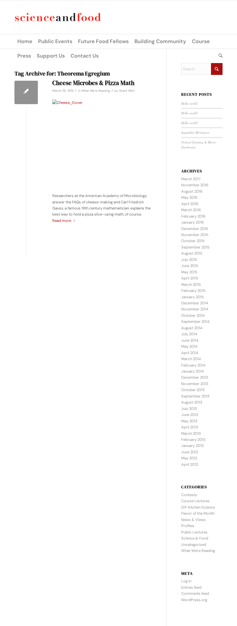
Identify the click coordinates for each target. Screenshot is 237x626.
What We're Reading (96, 91)
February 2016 (193, 216)
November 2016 (194, 185)
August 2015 (191, 253)
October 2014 (193, 315)
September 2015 (195, 247)
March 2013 (191, 433)
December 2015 (194, 228)
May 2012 (189, 458)
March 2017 (191, 178)
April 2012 (189, 464)
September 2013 (195, 396)
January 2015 (192, 296)
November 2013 (194, 383)
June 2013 (189, 414)
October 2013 (193, 389)
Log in (186, 581)
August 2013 (191, 402)
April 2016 (189, 203)
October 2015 (193, 240)
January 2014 (192, 371)
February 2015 (193, 290)
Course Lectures (195, 500)
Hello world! (189, 103)
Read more (61, 220)
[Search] (219, 56)
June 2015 (189, 265)
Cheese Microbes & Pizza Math (93, 83)
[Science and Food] (57, 17)
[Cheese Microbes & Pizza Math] (26, 92)
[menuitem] (24, 41)
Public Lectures (194, 532)
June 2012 (189, 452)
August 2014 (191, 327)
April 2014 (189, 352)
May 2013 (189, 421)
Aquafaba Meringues (195, 132)
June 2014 (189, 340)
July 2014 (189, 334)
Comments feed (195, 593)
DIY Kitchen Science (198, 507)
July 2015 (189, 259)
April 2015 (189, 278)
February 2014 (193, 365)
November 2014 (194, 309)
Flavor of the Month (197, 513)
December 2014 (194, 303)
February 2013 (193, 439)
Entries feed (191, 587)
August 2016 (191, 191)
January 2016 (192, 222)
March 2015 (191, 284)
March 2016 (191, 209)
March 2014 (191, 358)
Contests (189, 494)
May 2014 (189, 346)
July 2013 (189, 408)
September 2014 (195, 321)
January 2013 (192, 445)
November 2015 (194, 234)
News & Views (193, 519)
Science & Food (194, 538)
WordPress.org (194, 599)
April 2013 (189, 427)
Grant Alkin (127, 91)
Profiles (187, 525)
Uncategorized (193, 544)
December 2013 (194, 377)
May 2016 (189, 197)
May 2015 (189, 272)
